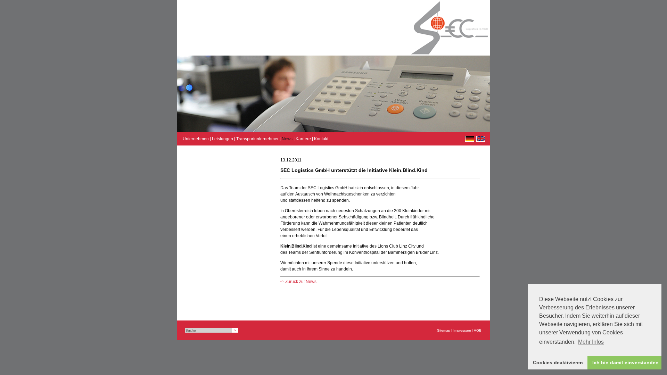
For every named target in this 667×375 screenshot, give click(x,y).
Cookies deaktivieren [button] (558, 362)
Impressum (462, 330)
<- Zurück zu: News (298, 281)
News (287, 138)
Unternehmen (196, 138)
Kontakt (321, 138)
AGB (477, 330)
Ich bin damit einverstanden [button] (625, 362)
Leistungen (222, 138)
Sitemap (443, 330)
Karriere (303, 138)
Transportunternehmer (257, 138)
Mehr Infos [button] (591, 342)
